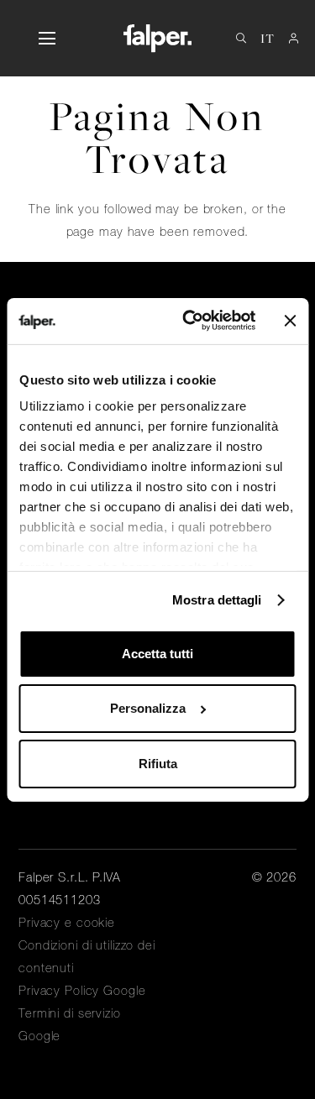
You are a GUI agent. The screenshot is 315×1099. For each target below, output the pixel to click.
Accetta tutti (157, 653)
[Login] (293, 38)
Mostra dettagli (217, 600)
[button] (47, 38)
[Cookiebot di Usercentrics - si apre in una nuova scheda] (189, 320)
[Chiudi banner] (290, 321)
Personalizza (148, 708)
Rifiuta (158, 763)
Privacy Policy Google (81, 990)
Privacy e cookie (66, 922)
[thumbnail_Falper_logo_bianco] (157, 38)
